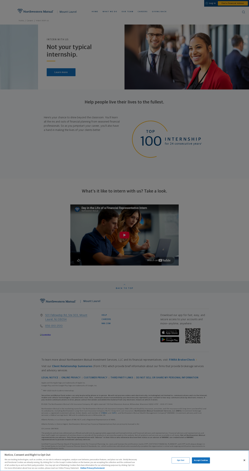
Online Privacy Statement (92, 468)
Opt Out (180, 460)
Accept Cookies (201, 460)
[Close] (244, 460)
